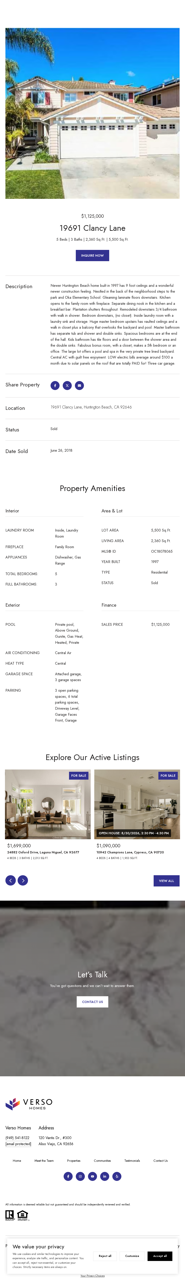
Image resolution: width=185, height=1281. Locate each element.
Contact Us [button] (92, 1002)
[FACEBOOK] (68, 1176)
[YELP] (116, 1176)
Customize (132, 1256)
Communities (102, 1160)
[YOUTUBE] (92, 1176)
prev (10, 880)
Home (17, 1160)
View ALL (166, 881)
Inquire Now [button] (92, 255)
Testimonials (132, 1160)
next (23, 880)
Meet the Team (44, 1160)
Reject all (105, 1256)
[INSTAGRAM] (80, 1176)
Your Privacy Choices (93, 1276)
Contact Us (160, 1160)
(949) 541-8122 (17, 1137)
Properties (73, 1160)
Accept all (160, 1256)
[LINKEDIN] (104, 1176)
